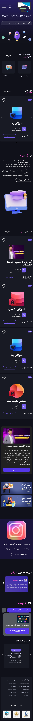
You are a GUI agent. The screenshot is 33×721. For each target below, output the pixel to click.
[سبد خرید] (10, 6)
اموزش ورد (17, 355)
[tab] (19, 610)
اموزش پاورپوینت (16, 401)
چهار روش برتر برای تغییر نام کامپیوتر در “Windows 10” (13, 655)
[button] (1, 118)
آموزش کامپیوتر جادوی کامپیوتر (19, 263)
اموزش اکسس (16, 123)
